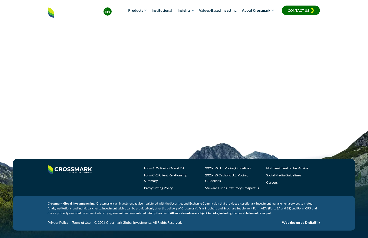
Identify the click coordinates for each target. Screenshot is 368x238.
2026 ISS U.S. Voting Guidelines (228, 168)
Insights (184, 10)
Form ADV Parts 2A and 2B (164, 168)
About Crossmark (256, 10)
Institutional (162, 10)
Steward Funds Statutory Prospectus (232, 188)
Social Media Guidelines (283, 175)
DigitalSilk (312, 222)
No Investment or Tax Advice (287, 168)
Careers (272, 182)
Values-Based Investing (218, 10)
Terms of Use (81, 222)
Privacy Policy (58, 222)
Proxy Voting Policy (158, 188)
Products (135, 10)
